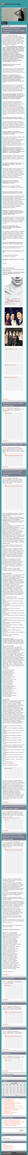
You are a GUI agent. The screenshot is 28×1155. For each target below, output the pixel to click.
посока (8, 845)
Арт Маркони (9, 816)
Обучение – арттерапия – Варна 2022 (12, 1120)
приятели (14, 42)
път (3, 983)
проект (18, 42)
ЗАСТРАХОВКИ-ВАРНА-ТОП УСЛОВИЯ (12, 1103)
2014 (16, 409)
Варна (16, 37)
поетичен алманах (6, 815)
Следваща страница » (8, 1074)
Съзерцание (7, 1053)
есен (16, 982)
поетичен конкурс (10, 482)
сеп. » (17, 1095)
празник (4, 451)
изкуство (12, 449)
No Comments (5, 399)
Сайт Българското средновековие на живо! (13, 1108)
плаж (9, 1008)
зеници (15, 843)
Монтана (12, 41)
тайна (21, 845)
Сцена (8, 812)
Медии (19, 36)
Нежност (5, 1003)
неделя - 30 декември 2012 (13, 1006)
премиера (4, 42)
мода (9, 41)
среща (15, 43)
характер (14, 44)
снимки (6, 983)
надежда (18, 844)
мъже (18, 41)
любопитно (4, 41)
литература (18, 40)
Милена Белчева (11, 4)
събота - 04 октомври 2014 (13, 408)
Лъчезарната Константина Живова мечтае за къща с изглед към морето (13, 30)
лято (10, 481)
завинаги (14, 38)
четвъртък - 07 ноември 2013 (14, 841)
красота (13, 40)
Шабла (4, 452)
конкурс (20, 449)
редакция (4, 43)
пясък (22, 1032)
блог (14, 37)
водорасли (18, 842)
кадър (19, 982)
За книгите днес (11, 763)
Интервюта (15, 36)
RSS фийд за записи (8, 1145)
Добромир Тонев (9, 843)
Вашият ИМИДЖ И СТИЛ (9, 1100)
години (22, 842)
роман (8, 43)
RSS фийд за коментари (9, 1146)
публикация (7, 410)
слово (12, 410)
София (11, 43)
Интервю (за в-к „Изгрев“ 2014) (12, 444)
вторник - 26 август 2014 (13, 478)
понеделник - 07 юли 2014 (13, 811)
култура (4, 450)
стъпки (11, 1033)
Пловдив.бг (9, 922)
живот (10, 38)
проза (21, 42)
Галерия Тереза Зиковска (9, 1102)
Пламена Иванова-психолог (10, 1107)
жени (8, 38)
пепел (22, 844)
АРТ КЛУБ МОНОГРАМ (9, 1099)
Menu (3, 23)
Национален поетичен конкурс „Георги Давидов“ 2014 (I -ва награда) (12, 473)
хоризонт (9, 846)
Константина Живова (6, 40)
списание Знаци (17, 410)
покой (12, 1008)
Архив (3, 1135)
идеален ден (19, 38)
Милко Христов (13, 814)
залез (16, 1057)
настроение (4, 1008)
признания (9, 42)
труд (3, 44)
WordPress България (8, 1148)
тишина (7, 1009)
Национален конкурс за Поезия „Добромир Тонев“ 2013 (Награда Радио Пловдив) (13, 837)
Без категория (10, 36)
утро (15, 1009)
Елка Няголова (16, 480)
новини (18, 450)
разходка (4, 1033)
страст (18, 43)
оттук (3, 273)
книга (21, 39)
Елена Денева (9, 480)
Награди (9, 479)
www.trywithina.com (8, 37)
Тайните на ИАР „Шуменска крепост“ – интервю (14, 1121)
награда (14, 844)
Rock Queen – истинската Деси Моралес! (12, 1124)
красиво (16, 1007)
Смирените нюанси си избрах (10, 1125)
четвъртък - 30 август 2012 (13, 1056)
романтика (19, 1008)
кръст (22, 843)
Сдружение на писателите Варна (11, 1109)
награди (4, 482)
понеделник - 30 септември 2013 (14, 981)
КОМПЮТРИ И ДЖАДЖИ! (9, 1104)
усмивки (6, 44)
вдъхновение (21, 37)
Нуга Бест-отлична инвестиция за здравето (13, 1105)
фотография (10, 983)
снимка (3, 1009)
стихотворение (5, 411)
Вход (5, 1144)
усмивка (11, 1009)
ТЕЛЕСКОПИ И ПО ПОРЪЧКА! (10, 1112)
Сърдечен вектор (8, 978)
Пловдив (4, 845)
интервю (16, 449)
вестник (4, 449)
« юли (3, 1095)
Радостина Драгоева (18, 482)
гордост (4, 843)
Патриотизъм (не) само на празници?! (12, 1122)
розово (15, 1008)
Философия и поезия (8, 1113)
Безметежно (7, 1028)
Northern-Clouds (22, 1152)
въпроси (4, 38)
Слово (3, 483)
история (17, 39)
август (17, 479)
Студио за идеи (7, 1111)
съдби (21, 43)
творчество (22, 451)
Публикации (9, 409)
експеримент (9, 813)
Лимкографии (10, 982)
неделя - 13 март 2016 (12, 35)
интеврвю (8, 39)
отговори (22, 41)
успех (10, 44)
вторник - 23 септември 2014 (14, 447)
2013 (14, 842)
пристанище (8, 1058)
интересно (13, 39)
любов (22, 40)
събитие (18, 451)
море (16, 41)
